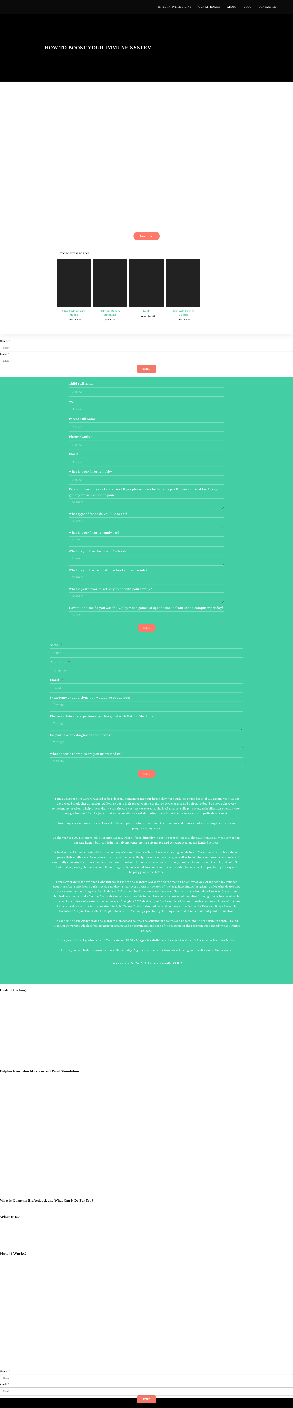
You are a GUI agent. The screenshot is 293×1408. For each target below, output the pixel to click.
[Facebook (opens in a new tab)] (283, 7)
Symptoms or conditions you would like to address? (90, 697)
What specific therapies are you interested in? (86, 754)
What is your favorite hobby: (91, 471)
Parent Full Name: (83, 419)
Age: (72, 401)
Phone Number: (81, 436)
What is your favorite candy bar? (94, 532)
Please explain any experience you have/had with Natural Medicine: (102, 716)
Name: (4, 340)
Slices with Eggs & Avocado (183, 313)
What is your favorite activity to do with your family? (110, 589)
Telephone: (59, 662)
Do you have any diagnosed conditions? (81, 735)
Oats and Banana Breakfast (110, 313)
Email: (4, 353)
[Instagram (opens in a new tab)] (288, 7)
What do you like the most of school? (97, 551)
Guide (146, 311)
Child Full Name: (81, 383)
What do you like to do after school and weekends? (108, 570)
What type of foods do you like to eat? (98, 514)
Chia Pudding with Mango (73, 313)
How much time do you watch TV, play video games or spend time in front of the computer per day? (146, 608)
